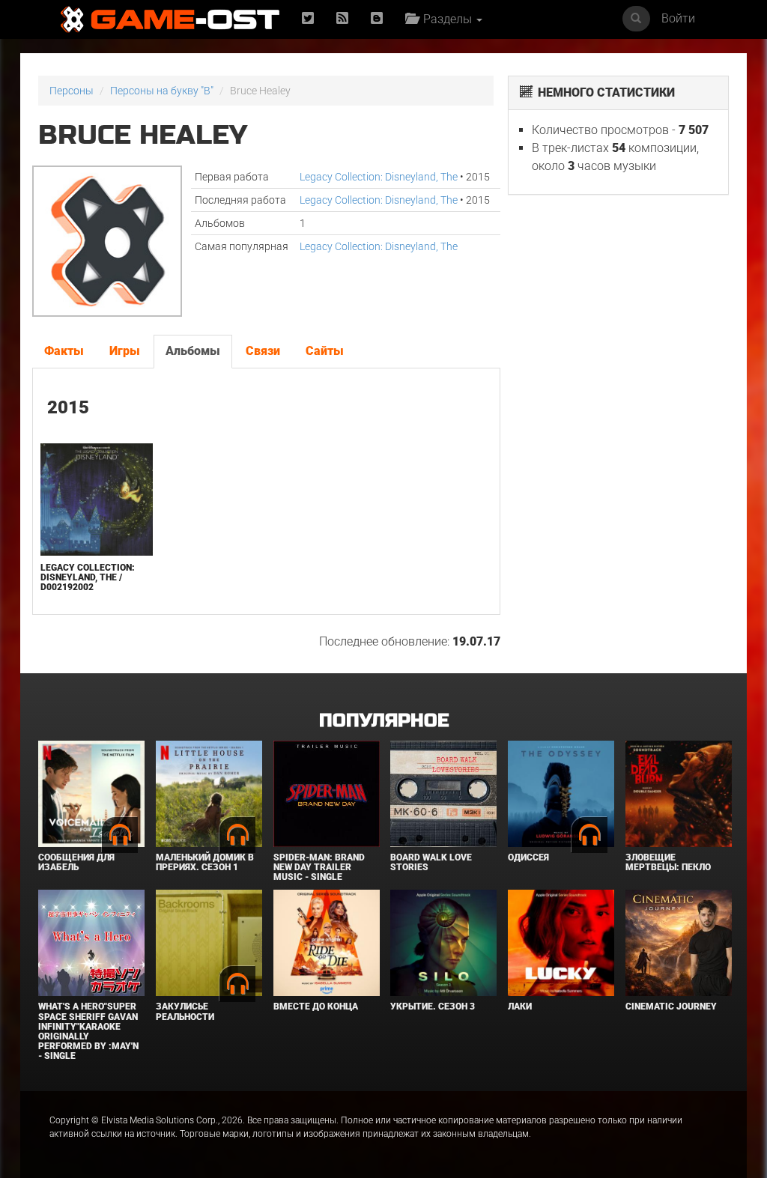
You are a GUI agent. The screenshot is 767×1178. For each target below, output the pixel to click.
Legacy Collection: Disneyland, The (379, 177)
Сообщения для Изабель (76, 862)
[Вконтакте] (377, 19)
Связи (263, 351)
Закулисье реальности (185, 1011)
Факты (64, 351)
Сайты (325, 351)
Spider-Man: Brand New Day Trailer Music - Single (319, 867)
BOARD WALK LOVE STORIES (431, 862)
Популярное (384, 721)
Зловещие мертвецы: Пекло (668, 862)
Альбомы (193, 351)
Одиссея (528, 857)
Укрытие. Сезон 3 (432, 1006)
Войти (678, 18)
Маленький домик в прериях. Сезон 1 (205, 862)
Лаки (520, 1006)
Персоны (71, 91)
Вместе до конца (315, 1006)
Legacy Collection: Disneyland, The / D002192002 (87, 577)
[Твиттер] (308, 19)
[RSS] (342, 19)
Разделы (446, 19)
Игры (124, 351)
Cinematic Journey (671, 1006)
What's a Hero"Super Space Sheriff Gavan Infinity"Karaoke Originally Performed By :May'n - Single (88, 1031)
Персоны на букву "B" (161, 91)
